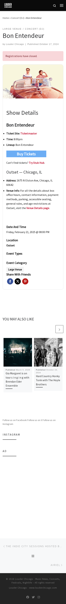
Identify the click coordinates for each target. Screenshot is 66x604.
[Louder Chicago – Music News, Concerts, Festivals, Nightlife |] (8, 4)
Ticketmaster (28, 133)
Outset (10, 245)
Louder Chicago (15, 44)
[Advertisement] (33, 493)
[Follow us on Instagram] (38, 597)
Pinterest (25, 281)
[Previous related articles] (51, 329)
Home (6, 17)
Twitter (18, 281)
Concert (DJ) (17, 17)
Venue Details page (37, 208)
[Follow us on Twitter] (33, 597)
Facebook (10, 281)
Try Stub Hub (36, 162)
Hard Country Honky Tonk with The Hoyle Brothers (48, 380)
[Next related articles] (59, 329)
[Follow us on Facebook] (27, 597)
